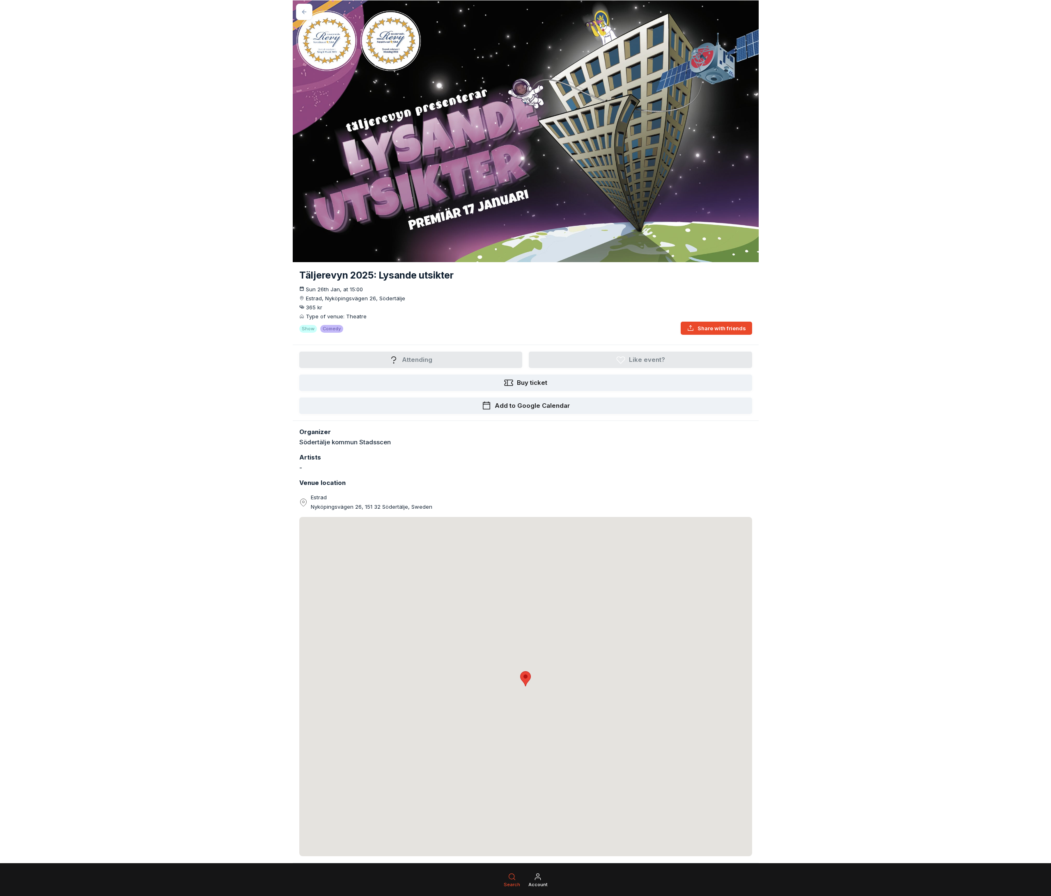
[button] (525, 678)
